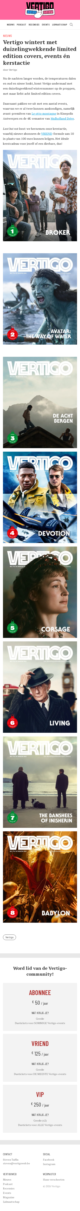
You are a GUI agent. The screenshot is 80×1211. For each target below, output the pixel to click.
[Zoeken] (71, 24)
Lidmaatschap (59, 24)
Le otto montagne (44, 113)
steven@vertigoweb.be (16, 1163)
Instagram (49, 1164)
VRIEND (46, 134)
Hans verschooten (53, 1179)
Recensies (34, 24)
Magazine (8, 1197)
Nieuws (11, 24)
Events (46, 24)
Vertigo (9, 937)
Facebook (48, 1159)
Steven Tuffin (10, 1159)
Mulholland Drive (62, 118)
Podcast (21, 24)
